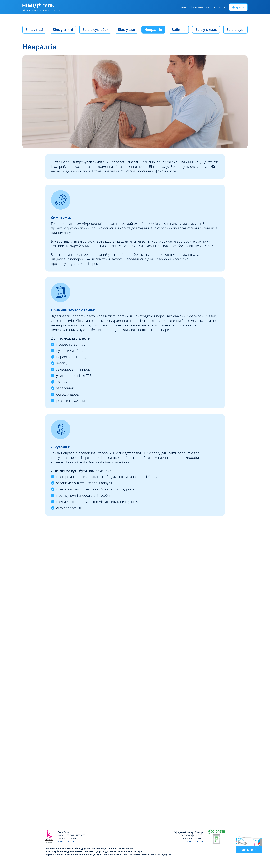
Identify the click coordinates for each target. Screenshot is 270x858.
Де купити (238, 7)
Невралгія (153, 29)
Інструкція (219, 7)
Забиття (179, 29)
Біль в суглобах (95, 29)
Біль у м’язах (206, 29)
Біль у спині (63, 29)
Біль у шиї (126, 29)
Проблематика (199, 7)
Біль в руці (235, 29)
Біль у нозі (34, 29)
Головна (180, 7)
